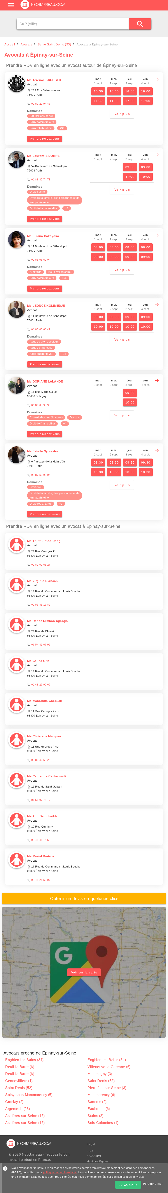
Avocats (26, 44)
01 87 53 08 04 (41, 474)
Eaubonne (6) (99, 1109)
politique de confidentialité (60, 1172)
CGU (90, 1151)
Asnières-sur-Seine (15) (25, 1116)
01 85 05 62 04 (41, 259)
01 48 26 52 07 (41, 879)
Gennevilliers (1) (19, 1081)
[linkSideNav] (11, 5)
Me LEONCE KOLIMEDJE (46, 305)
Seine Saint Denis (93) (54, 44)
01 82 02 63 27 (41, 564)
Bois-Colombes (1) (103, 1123)
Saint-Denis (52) (101, 1081)
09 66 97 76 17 (41, 800)
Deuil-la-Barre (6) (19, 1067)
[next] (157, 79)
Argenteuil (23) (17, 1109)
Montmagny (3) (100, 1074)
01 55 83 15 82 (41, 604)
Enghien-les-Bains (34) (24, 1060)
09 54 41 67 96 (41, 644)
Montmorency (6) (101, 1095)
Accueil (9, 44)
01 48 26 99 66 (41, 684)
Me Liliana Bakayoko (43, 236)
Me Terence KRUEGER (44, 80)
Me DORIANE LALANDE (45, 381)
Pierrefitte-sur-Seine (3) (107, 1088)
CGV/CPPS (94, 1156)
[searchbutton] (140, 23)
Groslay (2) (14, 1102)
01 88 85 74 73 (41, 179)
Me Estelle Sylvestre (42, 451)
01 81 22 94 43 (41, 103)
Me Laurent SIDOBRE (43, 156)
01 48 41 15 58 (41, 840)
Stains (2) (95, 1116)
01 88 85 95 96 (41, 405)
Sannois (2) (97, 1102)
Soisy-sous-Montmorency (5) (28, 1095)
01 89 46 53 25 (41, 760)
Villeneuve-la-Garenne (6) (109, 1067)
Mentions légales (97, 1161)
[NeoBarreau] (43, 8)
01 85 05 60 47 (41, 329)
